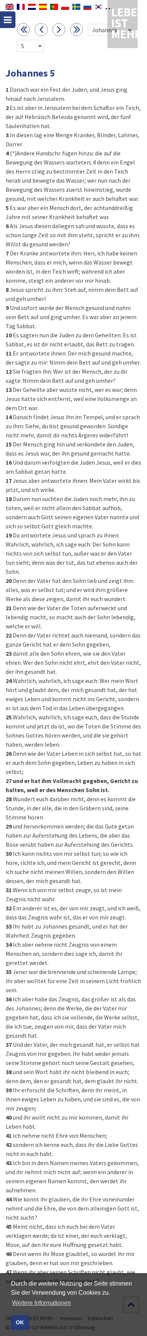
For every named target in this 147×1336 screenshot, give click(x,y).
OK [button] (20, 1322)
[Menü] (7, 19)
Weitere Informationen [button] (41, 1303)
